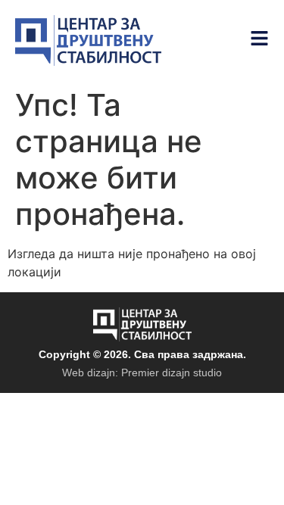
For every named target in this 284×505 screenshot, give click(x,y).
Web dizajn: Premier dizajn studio (142, 372)
